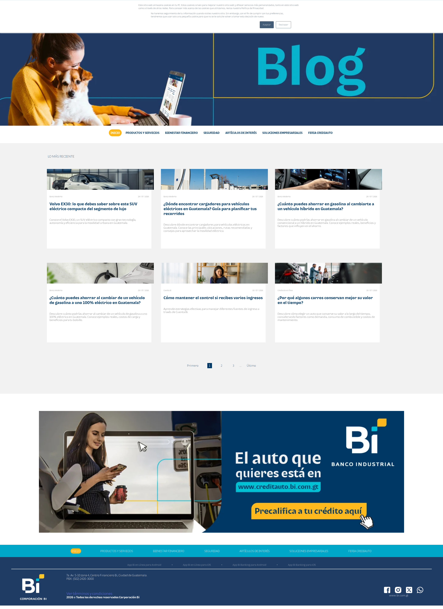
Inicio (115, 133)
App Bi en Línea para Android (144, 564)
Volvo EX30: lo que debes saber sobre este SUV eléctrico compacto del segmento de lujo (93, 206)
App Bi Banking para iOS (302, 564)
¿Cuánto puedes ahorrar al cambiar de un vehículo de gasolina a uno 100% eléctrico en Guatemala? (97, 300)
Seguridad (212, 133)
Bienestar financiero (181, 133)
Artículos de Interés (241, 133)
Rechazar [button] (283, 24)
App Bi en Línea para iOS (197, 564)
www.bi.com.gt (398, 595)
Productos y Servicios (142, 133)
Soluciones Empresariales (282, 133)
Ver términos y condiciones (89, 593)
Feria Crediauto (320, 133)
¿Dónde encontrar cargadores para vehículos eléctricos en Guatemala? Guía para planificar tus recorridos (210, 208)
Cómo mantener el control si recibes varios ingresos (213, 297)
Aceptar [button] (267, 24)
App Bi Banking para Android (249, 564)
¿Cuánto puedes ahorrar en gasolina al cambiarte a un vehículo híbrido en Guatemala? (326, 206)
